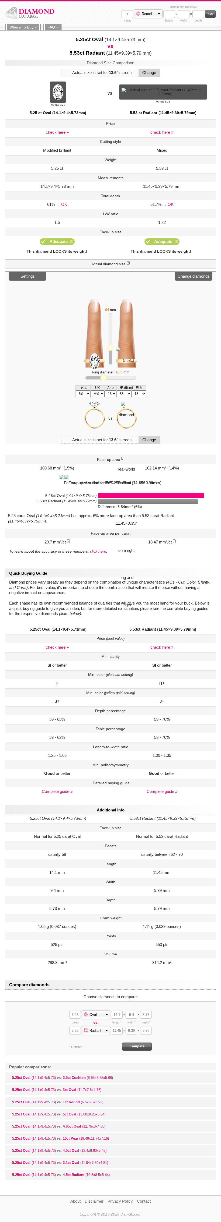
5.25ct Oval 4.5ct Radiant (61, 1175)
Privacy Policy (120, 1201)
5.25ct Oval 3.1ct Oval (60, 1163)
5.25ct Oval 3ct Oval (56, 1090)
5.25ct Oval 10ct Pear (60, 1138)
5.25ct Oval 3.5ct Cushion (62, 1078)
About (75, 1201)
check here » (57, 132)
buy (23, 27)
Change (149, 72)
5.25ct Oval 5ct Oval (58, 1114)
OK (64, 204)
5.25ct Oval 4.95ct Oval (58, 1126)
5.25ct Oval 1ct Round (57, 1102)
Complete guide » (57, 791)
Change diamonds (194, 276)
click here (98, 551)
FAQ (52, 27)
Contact (144, 1201)
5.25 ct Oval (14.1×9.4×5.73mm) (58, 113)
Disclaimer (94, 1201)
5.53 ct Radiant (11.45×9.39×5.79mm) (163, 113)
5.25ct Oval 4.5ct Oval (59, 1151)
